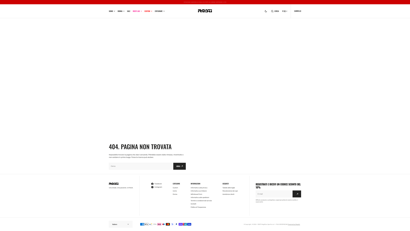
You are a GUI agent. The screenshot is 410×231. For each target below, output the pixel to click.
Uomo (111, 11)
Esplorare (159, 11)
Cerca (276, 11)
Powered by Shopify (294, 224)
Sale (128, 11)
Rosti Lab (136, 11)
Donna (120, 11)
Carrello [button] (297, 11)
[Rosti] (205, 11)
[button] (266, 11)
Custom (147, 11)
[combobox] (141, 166)
